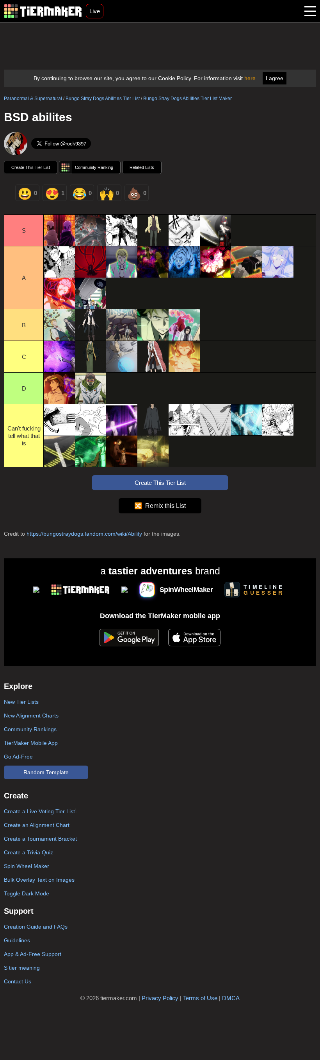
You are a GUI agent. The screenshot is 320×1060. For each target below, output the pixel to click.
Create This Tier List (30, 167)
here (250, 78)
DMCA (231, 998)
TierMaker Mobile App (31, 743)
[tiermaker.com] (43, 11)
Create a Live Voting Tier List (39, 811)
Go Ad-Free (18, 756)
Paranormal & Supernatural (33, 98)
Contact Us (17, 981)
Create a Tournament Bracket (40, 839)
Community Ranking (94, 167)
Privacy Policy (160, 998)
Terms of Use (200, 998)
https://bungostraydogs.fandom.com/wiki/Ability (84, 534)
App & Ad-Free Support (32, 954)
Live (94, 11)
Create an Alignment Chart (36, 825)
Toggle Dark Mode (26, 893)
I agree (274, 78)
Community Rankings (30, 729)
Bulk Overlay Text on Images (39, 880)
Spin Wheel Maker (26, 866)
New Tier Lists (21, 702)
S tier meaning (22, 968)
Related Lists (142, 167)
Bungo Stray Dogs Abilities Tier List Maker (187, 98)
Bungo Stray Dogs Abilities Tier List (103, 98)
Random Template (46, 772)
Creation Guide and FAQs (36, 927)
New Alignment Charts (31, 715)
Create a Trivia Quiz (28, 852)
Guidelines (17, 940)
